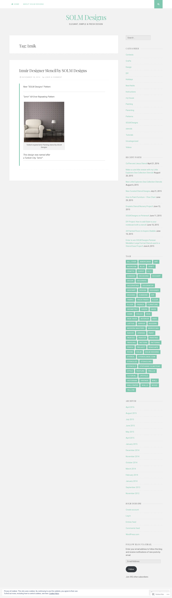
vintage (144, 381)
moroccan (153, 328)
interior (145, 319)
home (130, 314)
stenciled (132, 362)
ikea (148, 314)
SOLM (139, 352)
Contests (129, 55)
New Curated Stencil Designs (138, 191)
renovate (153, 347)
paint (151, 333)
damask (131, 276)
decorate (142, 281)
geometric (132, 309)
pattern (143, 343)
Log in (128, 516)
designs (131, 295)
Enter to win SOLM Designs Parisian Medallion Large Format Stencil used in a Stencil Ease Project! (143, 243)
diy (152, 295)
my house (130, 98)
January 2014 (131, 481)
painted (131, 338)
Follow (131, 569)
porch (130, 347)
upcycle (144, 376)
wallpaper (132, 385)
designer (154, 290)
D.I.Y (149, 271)
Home (16, 4)
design (142, 290)
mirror (141, 324)
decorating (133, 286)
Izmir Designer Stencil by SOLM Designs (53, 70)
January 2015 (131, 444)
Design (129, 67)
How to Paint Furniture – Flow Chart (141, 197)
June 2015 (130, 426)
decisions (144, 276)
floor (130, 305)
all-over (131, 262)
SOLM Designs (86, 17)
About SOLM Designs (33, 4)
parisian (131, 343)
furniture (153, 305)
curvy (141, 271)
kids (155, 319)
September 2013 (133, 487)
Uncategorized (132, 141)
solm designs (152, 352)
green (144, 309)
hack (153, 309)
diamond (143, 295)
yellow (131, 390)
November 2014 (132, 456)
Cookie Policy (54, 593)
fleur (155, 300)
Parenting (130, 110)
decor (130, 281)
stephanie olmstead (150, 366)
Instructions (131, 92)
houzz (139, 314)
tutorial (131, 376)
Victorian (132, 381)
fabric (130, 300)
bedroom (131, 267)
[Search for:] (138, 38)
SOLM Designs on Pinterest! (137, 216)
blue (142, 267)
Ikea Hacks (130, 86)
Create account (132, 510)
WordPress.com (132, 534)
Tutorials (129, 135)
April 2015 (130, 438)
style (130, 371)
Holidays (129, 79)
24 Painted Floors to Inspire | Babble (141, 231)
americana (145, 262)
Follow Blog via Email (139, 544)
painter (142, 338)
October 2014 (131, 462)
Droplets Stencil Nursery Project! (139, 206)
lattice (131, 324)
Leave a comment (53, 77)
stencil (131, 357)
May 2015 (130, 432)
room (130, 352)
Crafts (128, 61)
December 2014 (132, 450)
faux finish (143, 300)
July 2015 (130, 419)
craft (151, 267)
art (156, 262)
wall (154, 381)
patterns (155, 343)
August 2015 (131, 413)
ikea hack (132, 319)
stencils (129, 129)
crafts (130, 271)
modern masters (135, 328)
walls (145, 385)
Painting (129, 104)
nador (130, 333)
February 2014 (132, 475)
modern (153, 324)
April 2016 (130, 407)
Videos (129, 147)
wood (154, 385)
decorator (148, 286)
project (141, 347)
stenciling (146, 362)
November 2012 (132, 493)
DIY (127, 73)
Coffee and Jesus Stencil (136, 163)
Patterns (129, 116)
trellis (151, 371)
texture (140, 371)
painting (154, 338)
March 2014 (131, 469)
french (140, 305)
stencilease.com (146, 357)
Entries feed (131, 522)
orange (141, 333)
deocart (131, 290)
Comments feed (133, 528)
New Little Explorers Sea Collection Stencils (144, 182)
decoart (156, 276)
